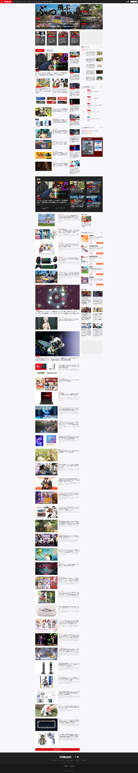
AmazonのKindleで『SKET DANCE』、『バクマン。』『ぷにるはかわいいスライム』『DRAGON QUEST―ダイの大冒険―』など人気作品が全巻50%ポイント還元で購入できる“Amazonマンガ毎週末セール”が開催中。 (68, 234)
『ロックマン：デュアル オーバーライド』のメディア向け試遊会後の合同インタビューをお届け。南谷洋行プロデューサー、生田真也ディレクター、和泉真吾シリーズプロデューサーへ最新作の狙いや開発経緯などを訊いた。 (68, 412)
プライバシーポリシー (61, 760)
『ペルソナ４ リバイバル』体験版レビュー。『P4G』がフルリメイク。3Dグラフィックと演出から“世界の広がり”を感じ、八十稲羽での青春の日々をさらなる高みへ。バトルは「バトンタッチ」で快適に (75, 155)
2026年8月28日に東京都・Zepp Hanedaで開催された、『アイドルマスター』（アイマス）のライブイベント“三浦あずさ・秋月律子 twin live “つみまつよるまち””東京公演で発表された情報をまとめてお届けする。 (69, 625)
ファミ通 (59, 382)
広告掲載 (84, 760)
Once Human (62, 562)
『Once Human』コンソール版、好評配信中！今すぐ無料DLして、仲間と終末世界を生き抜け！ (68, 565)
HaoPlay (59, 321)
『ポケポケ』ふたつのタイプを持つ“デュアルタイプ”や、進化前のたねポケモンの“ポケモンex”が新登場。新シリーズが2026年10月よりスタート (68, 494)
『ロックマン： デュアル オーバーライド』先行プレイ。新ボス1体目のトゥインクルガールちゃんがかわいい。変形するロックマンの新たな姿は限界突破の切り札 (74, 170)
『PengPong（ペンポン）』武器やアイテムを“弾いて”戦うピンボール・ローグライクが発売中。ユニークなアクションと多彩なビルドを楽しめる (57, 312)
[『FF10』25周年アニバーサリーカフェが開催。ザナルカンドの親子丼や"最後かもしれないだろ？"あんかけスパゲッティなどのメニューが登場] (46, 682)
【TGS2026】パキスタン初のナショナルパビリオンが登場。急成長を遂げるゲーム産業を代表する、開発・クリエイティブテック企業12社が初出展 (68, 437)
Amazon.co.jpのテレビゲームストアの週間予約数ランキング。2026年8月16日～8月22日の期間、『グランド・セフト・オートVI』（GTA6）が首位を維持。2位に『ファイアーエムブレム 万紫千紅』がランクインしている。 (69, 469)
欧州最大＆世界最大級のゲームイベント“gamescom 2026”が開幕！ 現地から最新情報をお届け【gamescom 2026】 (75, 123)
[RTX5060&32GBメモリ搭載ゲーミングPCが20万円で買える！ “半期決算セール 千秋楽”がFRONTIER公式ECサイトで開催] (43, 122)
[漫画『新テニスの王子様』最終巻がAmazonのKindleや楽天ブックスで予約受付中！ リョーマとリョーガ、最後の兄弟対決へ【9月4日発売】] (43, 133)
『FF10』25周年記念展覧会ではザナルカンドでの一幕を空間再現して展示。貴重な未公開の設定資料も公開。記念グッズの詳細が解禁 (69, 693)
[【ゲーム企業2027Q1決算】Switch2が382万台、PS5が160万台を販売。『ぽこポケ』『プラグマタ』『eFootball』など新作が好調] (46, 370)
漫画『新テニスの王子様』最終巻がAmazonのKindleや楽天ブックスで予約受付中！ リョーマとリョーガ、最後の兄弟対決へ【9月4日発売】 (60, 132)
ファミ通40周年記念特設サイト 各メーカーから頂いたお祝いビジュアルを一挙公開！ (68, 380)
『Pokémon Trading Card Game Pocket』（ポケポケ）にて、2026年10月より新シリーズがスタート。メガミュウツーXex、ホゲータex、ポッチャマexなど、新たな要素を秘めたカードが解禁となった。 (69, 497)
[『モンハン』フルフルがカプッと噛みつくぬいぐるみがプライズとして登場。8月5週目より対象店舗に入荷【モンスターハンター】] (46, 710)
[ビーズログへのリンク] (72, 766)
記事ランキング (85, 47)
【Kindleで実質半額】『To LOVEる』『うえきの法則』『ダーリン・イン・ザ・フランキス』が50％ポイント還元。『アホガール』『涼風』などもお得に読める (68, 579)
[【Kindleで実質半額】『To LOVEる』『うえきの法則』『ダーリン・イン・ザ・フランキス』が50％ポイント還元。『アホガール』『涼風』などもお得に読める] (46, 583)
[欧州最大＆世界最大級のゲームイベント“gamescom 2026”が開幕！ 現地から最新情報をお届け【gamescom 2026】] (75, 117)
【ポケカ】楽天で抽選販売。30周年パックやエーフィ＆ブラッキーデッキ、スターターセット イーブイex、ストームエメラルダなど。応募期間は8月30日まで (98, 316)
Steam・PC (84, 133)
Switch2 (17, 1)
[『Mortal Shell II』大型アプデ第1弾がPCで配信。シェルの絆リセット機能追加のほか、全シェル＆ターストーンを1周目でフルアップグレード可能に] (43, 166)
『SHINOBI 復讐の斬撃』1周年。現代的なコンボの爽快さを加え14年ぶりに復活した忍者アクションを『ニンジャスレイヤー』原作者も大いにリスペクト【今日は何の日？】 (68, 650)
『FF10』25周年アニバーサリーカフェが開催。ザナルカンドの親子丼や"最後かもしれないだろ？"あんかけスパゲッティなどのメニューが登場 (69, 679)
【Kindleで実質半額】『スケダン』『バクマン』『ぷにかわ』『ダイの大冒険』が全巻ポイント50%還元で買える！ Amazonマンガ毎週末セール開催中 (68, 231)
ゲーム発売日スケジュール (87, 127)
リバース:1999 (62, 449)
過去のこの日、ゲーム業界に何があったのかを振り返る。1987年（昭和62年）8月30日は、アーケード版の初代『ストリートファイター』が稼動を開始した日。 (69, 220)
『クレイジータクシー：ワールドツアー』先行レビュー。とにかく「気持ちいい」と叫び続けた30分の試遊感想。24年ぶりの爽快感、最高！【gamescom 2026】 (57, 23)
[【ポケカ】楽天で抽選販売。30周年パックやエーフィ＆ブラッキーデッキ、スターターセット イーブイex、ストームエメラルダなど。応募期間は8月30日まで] (98, 309)
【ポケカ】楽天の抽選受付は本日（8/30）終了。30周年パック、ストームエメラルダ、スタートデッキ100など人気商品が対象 (43, 90)
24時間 (86, 49)
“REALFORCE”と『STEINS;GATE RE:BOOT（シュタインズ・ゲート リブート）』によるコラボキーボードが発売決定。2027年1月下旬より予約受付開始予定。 (69, 511)
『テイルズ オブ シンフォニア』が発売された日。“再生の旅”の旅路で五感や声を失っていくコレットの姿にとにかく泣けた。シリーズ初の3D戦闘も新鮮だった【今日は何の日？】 (69, 593)
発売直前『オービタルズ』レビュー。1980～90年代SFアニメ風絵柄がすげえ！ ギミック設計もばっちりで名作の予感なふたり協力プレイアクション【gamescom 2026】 (40, 40)
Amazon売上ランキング (87, 232)
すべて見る (101, 86)
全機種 (83, 131)
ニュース (41, 1)
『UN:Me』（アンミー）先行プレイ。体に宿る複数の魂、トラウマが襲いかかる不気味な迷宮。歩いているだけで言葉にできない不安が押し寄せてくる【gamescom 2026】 (75, 77)
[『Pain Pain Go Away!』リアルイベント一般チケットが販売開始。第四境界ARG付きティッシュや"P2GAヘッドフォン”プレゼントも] (46, 540)
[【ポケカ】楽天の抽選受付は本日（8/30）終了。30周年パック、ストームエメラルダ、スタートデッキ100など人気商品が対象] (43, 83)
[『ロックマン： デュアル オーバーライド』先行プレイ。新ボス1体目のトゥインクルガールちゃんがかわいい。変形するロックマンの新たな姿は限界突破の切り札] (75, 163)
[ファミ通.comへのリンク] (7, 1)
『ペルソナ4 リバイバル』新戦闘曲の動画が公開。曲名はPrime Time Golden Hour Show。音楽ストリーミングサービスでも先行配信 (60, 110)
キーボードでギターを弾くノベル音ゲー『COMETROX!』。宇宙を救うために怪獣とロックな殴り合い (51, 74)
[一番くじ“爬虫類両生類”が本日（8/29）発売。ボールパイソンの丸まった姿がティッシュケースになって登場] (99, 66)
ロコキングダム (86, 221)
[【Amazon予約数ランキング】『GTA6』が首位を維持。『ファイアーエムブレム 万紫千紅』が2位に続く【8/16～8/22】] (46, 469)
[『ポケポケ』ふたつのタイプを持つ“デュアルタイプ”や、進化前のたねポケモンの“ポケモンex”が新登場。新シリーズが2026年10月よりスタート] (46, 497)
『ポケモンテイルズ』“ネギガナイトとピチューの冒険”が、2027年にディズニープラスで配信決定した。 (68, 554)
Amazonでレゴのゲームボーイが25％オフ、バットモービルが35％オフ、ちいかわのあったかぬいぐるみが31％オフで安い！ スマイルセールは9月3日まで (59, 91)
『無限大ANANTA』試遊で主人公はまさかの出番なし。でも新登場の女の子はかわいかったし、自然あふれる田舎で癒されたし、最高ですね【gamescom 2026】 (91, 13)
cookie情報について (78, 760)
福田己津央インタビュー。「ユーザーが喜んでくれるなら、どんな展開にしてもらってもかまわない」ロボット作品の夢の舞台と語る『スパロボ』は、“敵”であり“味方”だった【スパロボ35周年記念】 (86, 332)
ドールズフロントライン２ (64, 317)
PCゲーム (26, 1)
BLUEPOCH (60, 453)
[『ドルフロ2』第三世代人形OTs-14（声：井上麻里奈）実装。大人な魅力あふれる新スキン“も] (46, 323)
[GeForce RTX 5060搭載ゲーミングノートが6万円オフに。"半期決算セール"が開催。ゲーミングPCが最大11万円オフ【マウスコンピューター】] (43, 155)
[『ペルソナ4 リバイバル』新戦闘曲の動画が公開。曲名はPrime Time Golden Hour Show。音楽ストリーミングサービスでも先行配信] (43, 111)
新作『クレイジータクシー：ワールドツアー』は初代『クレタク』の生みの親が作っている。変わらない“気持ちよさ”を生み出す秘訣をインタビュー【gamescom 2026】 (60, 143)
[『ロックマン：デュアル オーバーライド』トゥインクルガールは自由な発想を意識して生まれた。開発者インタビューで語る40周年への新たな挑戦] (93, 200)
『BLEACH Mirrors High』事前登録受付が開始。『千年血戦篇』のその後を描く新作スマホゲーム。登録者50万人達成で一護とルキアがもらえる (69, 480)
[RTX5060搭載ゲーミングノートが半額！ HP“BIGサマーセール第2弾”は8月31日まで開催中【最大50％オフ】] (46, 398)
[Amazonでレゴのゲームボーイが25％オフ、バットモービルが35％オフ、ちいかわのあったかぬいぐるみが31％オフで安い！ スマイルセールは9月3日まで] (60, 83)
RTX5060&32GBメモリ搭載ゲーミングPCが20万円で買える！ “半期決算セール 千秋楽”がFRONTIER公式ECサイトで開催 (60, 121)
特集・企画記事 (49, 1)
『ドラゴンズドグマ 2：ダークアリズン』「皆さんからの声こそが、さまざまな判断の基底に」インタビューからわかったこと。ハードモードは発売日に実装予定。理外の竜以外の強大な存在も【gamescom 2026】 (91, 26)
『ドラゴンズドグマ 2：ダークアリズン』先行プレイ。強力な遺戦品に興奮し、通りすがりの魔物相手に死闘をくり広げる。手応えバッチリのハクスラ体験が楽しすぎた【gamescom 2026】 (75, 139)
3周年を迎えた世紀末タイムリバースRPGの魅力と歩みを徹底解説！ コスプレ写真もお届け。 (68, 451)
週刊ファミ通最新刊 (87, 139)
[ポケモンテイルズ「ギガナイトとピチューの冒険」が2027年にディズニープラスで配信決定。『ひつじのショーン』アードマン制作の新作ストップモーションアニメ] (46, 554)
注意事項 (72, 760)
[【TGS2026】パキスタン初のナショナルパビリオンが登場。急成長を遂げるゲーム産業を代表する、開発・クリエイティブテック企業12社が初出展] (46, 441)
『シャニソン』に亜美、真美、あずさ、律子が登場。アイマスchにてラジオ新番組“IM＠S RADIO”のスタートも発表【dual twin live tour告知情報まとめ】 (68, 622)
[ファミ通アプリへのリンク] (65, 766)
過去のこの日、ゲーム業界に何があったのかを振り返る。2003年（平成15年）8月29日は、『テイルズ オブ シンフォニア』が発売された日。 (69, 597)
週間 (90, 49)
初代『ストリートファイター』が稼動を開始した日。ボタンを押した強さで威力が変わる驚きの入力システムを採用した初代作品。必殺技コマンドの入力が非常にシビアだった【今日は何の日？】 (68, 217)
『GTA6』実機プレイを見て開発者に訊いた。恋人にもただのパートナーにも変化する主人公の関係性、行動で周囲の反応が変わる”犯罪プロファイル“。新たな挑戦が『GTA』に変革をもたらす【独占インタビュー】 (63, 40)
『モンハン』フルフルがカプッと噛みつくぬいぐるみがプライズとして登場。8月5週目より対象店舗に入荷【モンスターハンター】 (68, 707)
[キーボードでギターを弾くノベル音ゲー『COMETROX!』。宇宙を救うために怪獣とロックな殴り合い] (51, 62)
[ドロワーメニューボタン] (1, 1)
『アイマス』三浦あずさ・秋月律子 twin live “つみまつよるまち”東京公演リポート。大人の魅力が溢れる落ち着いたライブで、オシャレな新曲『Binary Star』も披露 (69, 636)
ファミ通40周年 (62, 378)
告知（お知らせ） (61, 534)
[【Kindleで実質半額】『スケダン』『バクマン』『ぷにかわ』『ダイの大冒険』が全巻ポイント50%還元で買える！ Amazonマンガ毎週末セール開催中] (46, 234)
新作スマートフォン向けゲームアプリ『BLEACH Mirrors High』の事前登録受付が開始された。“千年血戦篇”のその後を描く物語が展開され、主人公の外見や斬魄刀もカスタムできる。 (69, 483)
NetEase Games (60, 566)
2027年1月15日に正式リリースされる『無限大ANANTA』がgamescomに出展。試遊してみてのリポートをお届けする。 (68, 526)
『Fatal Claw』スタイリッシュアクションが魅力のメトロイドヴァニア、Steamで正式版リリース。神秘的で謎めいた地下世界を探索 (57, 359)
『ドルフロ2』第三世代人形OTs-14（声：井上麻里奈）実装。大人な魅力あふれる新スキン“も (68, 320)
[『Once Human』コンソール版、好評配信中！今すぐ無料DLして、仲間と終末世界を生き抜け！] (46, 568)
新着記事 (49, 50)
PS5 (23, 1)
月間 (93, 49)
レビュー (37, 18)
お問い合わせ (55, 760)
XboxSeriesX (89, 133)
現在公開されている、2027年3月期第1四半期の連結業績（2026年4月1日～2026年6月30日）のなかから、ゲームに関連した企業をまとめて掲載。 (68, 370)
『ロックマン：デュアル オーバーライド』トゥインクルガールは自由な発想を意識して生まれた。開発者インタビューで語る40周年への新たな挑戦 (93, 204)
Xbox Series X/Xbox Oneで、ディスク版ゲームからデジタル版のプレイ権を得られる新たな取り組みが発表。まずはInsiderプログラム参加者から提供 (74, 108)
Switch (20, 1)
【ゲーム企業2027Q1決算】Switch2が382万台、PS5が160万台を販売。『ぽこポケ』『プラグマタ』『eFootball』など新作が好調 (69, 366)
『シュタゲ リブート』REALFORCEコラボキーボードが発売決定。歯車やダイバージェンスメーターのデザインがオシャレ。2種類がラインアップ (69, 508)
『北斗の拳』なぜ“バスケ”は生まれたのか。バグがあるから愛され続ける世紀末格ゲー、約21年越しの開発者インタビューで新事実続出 (75, 40)
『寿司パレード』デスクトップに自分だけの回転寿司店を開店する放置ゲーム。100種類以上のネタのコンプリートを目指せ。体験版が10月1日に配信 (69, 721)
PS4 (96, 131)
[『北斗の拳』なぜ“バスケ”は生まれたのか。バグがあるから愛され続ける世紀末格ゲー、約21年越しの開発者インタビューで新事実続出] (75, 34)
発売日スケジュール (31, 1)
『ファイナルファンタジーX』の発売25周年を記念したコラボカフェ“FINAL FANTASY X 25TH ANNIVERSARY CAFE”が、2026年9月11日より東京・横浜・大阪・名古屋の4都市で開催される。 (69, 682)
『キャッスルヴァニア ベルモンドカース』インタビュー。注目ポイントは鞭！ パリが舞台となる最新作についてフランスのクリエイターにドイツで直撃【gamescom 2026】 (51, 40)
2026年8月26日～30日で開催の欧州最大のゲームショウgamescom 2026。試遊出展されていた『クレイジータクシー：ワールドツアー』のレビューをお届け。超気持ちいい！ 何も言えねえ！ (68, 276)
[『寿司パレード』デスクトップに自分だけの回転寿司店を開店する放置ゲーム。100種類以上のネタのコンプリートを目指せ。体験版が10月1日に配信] (46, 724)
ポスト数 (97, 49)
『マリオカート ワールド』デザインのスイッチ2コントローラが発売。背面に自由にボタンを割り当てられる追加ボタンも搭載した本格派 (68, 245)
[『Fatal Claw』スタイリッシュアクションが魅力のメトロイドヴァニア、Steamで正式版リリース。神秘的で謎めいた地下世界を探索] (57, 343)
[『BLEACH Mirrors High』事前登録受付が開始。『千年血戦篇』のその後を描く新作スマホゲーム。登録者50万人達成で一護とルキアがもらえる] (46, 483)
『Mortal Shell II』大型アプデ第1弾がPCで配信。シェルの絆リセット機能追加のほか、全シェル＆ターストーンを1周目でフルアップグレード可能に (60, 164)
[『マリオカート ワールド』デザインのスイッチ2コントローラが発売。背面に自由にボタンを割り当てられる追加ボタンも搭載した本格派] (46, 248)
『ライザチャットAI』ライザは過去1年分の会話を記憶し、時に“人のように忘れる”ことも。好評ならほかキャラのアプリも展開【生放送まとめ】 (74, 61)
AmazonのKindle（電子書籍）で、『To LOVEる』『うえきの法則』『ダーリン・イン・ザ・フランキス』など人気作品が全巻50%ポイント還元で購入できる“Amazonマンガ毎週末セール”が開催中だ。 (68, 582)
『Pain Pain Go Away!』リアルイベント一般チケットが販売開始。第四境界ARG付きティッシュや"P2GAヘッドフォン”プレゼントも (69, 537)
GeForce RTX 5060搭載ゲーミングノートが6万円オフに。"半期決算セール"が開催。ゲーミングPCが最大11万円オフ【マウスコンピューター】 (60, 154)
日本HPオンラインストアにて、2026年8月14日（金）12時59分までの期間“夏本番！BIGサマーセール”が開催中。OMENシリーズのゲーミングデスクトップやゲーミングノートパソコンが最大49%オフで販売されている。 (69, 398)
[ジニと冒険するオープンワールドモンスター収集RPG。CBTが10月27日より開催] (86, 218)
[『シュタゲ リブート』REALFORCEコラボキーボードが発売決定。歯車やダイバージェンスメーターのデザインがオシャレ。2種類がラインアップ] (46, 512)
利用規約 (68, 760)
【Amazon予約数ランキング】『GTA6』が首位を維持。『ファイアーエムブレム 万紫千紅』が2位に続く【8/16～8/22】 (68, 466)
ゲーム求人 (38, 1)
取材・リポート (84, 11)
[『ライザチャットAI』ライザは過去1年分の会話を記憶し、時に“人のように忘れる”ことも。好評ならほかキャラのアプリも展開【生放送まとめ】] (75, 54)
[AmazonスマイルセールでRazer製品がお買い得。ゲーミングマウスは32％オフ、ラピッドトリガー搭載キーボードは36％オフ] (46, 262)
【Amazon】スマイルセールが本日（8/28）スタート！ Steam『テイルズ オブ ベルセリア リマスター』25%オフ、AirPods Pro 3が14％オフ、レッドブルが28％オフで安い (98, 332)
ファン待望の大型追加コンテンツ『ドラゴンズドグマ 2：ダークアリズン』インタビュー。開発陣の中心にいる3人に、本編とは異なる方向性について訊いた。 (68, 426)
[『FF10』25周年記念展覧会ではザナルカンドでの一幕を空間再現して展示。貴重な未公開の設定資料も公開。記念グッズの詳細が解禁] (46, 696)
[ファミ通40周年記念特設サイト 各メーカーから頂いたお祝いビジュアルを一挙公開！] (46, 384)
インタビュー (84, 23)
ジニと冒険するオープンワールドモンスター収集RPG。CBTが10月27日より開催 (86, 224)
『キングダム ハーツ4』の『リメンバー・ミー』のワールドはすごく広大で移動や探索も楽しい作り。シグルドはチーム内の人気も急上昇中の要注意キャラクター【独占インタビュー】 (74, 93)
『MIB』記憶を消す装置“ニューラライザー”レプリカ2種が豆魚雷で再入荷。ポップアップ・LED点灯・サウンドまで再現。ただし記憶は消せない (68, 664)
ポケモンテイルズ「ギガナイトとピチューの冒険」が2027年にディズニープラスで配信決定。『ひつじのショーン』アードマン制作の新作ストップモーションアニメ (69, 551)
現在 (83, 49)
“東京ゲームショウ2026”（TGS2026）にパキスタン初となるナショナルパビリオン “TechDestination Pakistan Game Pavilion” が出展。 (68, 440)
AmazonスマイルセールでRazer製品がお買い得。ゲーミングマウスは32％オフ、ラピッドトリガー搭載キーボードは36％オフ (69, 259)
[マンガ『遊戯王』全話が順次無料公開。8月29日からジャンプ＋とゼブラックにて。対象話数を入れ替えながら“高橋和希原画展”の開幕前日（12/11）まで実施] (46, 739)
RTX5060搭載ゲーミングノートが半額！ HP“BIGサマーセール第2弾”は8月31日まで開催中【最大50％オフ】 (68, 395)
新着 (14, 1)
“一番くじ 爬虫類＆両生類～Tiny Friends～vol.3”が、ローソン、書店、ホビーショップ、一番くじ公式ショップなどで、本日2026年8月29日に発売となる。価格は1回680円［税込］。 (69, 611)
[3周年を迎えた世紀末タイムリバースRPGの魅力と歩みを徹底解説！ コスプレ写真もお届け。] (46, 455)
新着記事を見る (57, 749)
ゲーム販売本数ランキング (87, 87)
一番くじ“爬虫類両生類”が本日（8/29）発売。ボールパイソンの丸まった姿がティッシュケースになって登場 (90, 66)
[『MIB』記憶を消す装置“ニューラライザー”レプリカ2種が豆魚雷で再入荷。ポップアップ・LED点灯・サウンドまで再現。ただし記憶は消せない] (46, 668)
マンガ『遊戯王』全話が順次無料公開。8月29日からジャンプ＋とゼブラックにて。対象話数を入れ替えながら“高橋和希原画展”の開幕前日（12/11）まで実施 (69, 735)
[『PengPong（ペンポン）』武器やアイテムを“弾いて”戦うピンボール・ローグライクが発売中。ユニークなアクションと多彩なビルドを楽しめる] (57, 297)
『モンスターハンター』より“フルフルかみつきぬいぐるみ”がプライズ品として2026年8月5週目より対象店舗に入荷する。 (69, 710)
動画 (45, 1)
